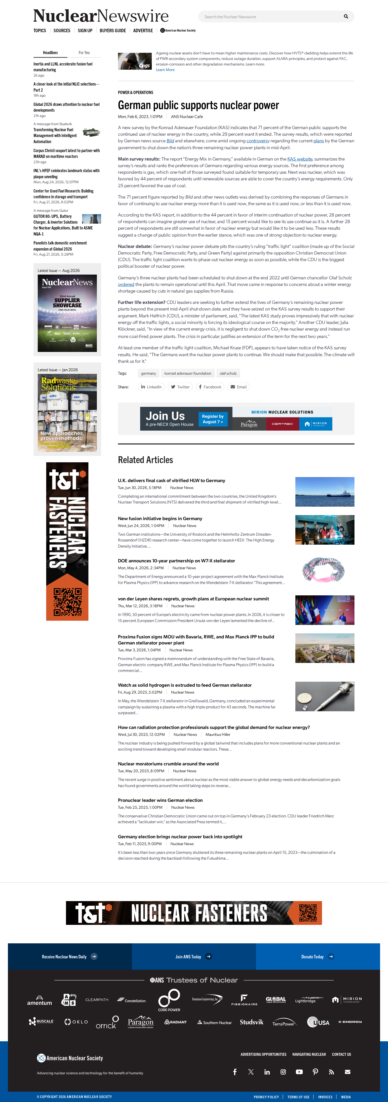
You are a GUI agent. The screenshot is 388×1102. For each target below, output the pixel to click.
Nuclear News (181, 487)
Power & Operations (135, 92)
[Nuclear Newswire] (331, 1071)
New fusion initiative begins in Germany (160, 518)
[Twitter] (251, 1071)
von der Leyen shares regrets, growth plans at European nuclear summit (193, 598)
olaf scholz (228, 373)
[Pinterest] (315, 1071)
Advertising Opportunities (263, 1054)
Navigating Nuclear (309, 1054)
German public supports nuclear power (198, 104)
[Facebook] (234, 1071)
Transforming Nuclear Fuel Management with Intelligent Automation (55, 135)
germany (148, 373)
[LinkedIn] (267, 1071)
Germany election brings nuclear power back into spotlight (180, 836)
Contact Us (341, 1054)
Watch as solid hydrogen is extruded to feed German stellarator (185, 685)
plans (319, 140)
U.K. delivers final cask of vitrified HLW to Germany (171, 480)
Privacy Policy (266, 1097)
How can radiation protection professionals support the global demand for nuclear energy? (214, 727)
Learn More (165, 69)
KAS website (299, 159)
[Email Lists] (347, 1071)
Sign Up (85, 30)
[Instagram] (283, 1071)
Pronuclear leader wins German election (160, 800)
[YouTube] (299, 1071)
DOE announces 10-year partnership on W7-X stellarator (176, 560)
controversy (258, 140)
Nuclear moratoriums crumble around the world (168, 763)
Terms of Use (299, 1097)
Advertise (143, 30)
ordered (126, 284)
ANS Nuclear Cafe (187, 116)
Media (346, 1097)
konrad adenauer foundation (187, 373)
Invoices (325, 1097)
